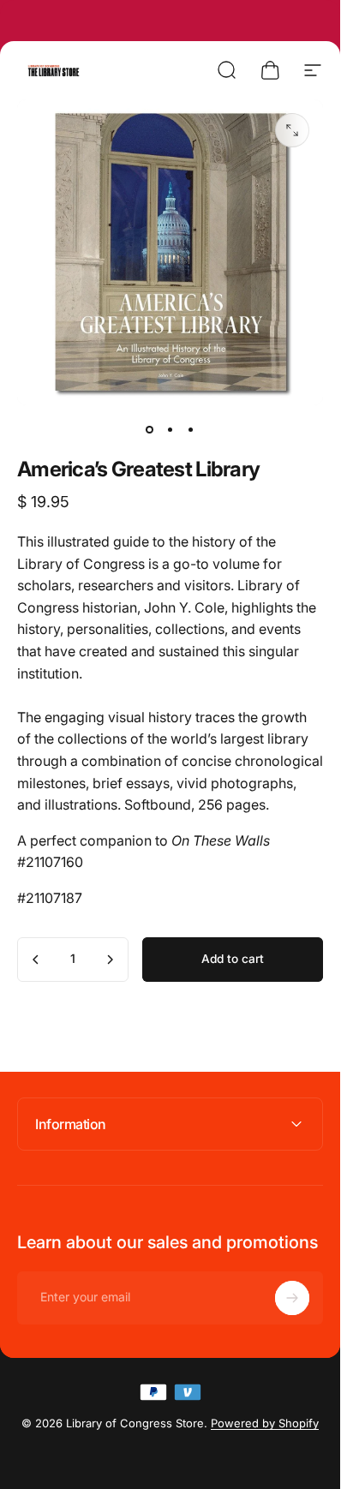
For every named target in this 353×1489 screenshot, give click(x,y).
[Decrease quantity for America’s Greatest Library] (36, 959)
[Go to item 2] (170, 429)
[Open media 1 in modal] (292, 130)
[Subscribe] (292, 1298)
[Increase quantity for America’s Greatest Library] (110, 959)
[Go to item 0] (150, 429)
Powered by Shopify (265, 1423)
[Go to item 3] (191, 429)
